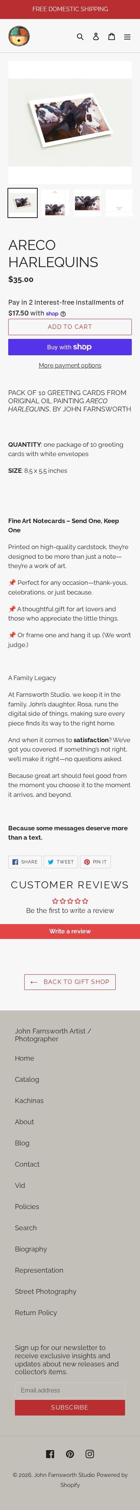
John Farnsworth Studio (64, 1475)
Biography (31, 1249)
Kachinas (29, 1101)
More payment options (70, 365)
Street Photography (46, 1291)
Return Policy (36, 1313)
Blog (22, 1143)
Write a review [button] (70, 931)
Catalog (27, 1079)
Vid (20, 1185)
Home (24, 1058)
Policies (27, 1207)
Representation (39, 1270)
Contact (27, 1164)
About (24, 1122)
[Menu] (127, 36)
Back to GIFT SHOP (75, 981)
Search (26, 1228)
